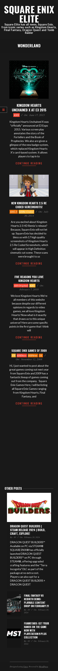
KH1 (32, 285)
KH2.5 (13, 211)
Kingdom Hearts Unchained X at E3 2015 (29, 107)
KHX (16, 115)
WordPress (43, 666)
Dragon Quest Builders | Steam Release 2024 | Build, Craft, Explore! (27, 530)
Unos (25, 666)
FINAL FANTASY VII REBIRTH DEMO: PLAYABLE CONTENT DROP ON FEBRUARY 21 (36, 601)
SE (40, 355)
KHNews (32, 355)
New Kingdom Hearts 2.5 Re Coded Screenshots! (29, 205)
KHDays (21, 355)
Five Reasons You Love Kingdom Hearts (29, 279)
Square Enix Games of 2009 (29, 350)
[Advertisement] (29, 450)
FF (13, 355)
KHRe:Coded (26, 211)
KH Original (21, 285)
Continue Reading (29, 163)
